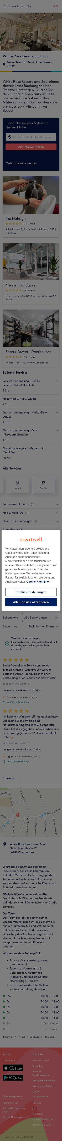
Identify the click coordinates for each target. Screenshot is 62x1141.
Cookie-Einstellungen (31, 592)
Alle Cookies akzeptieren (31, 602)
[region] (31, 570)
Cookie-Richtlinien (38, 581)
